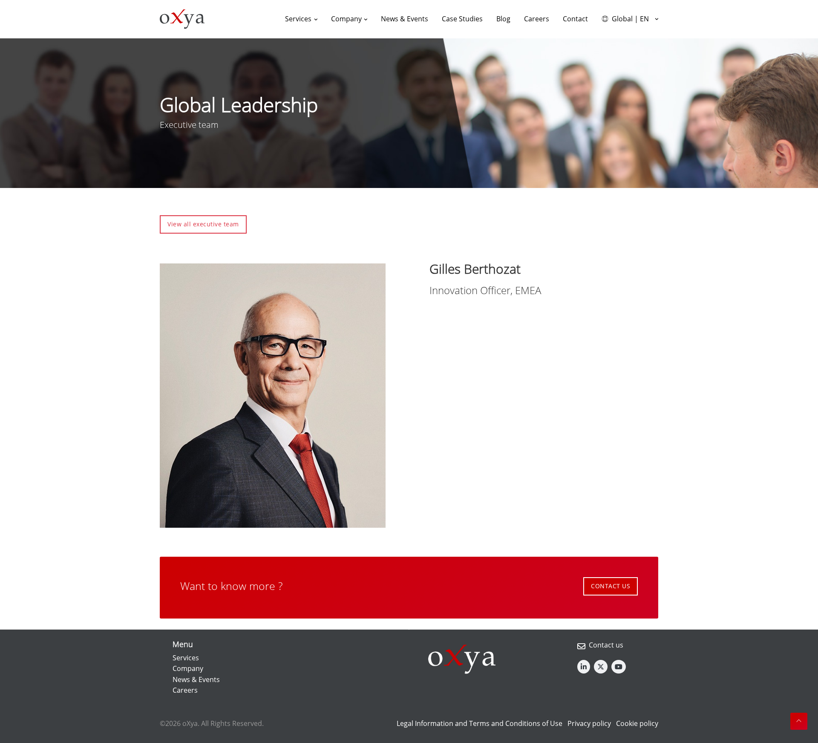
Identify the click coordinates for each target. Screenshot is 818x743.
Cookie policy (637, 723)
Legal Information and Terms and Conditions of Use (479, 723)
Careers (185, 690)
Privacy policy (589, 723)
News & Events (196, 679)
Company (188, 668)
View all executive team (203, 224)
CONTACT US (610, 586)
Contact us (606, 645)
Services (186, 657)
